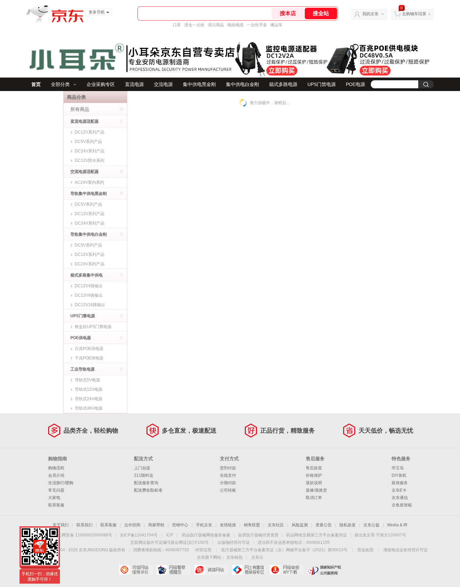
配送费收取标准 (148, 490)
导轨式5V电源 (87, 380)
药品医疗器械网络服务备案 (206, 535)
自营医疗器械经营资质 (258, 535)
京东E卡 (399, 490)
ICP (169, 535)
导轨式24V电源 (88, 399)
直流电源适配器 (84, 121)
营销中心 (180, 525)
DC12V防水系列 (89, 160)
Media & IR (397, 525)
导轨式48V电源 (88, 408)
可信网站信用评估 (136, 569)
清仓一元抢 (194, 25)
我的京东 (370, 13)
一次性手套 (257, 25)
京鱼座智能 (402, 505)
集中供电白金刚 (242, 84)
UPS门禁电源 (321, 84)
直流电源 (134, 84)
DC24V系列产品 (89, 151)
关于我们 (61, 525)
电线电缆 (235, 25)
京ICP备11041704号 (139, 535)
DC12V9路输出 (89, 295)
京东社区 (276, 525)
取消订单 (314, 497)
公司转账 (228, 490)
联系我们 (84, 525)
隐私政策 (347, 525)
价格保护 (314, 475)
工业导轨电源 (82, 369)
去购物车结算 (414, 13)
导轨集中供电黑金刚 (88, 193)
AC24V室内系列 (89, 182)
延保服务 (400, 482)
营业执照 (365, 550)
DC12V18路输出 (90, 304)
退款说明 (314, 482)
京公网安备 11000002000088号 (83, 535)
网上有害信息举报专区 (249, 569)
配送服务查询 (146, 482)
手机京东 (204, 525)
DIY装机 (399, 475)
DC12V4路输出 (89, 286)
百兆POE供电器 (89, 348)
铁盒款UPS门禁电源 (93, 326)
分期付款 (228, 482)
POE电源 (355, 84)
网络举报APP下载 (286, 569)
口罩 (177, 25)
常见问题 (56, 490)
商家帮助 (156, 525)
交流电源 (163, 84)
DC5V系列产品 (88, 141)
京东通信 (400, 497)
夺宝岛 (398, 468)
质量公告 (324, 525)
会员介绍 (56, 475)
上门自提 (142, 468)
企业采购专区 (101, 84)
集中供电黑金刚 (199, 84)
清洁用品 (216, 25)
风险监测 (300, 525)
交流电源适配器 (84, 171)
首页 (36, 84)
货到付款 (228, 468)
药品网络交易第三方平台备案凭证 (316, 535)
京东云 (257, 557)
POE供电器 (80, 337)
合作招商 (132, 525)
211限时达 (143, 475)
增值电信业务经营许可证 (405, 550)
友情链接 (228, 525)
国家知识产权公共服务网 (324, 569)
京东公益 (371, 525)
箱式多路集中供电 (86, 275)
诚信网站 (211, 569)
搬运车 (276, 25)
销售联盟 (252, 525)
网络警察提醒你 (173, 569)
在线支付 (228, 475)
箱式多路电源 (283, 84)
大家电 (54, 497)
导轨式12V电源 (88, 389)
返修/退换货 (316, 490)
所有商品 (79, 109)
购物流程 (56, 468)
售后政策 (314, 468)
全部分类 (60, 84)
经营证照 (203, 550)
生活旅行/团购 (60, 482)
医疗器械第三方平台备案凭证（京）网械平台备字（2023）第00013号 (284, 550)
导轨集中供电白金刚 (88, 234)
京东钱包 (234, 557)
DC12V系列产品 (89, 132)
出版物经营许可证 (234, 542)
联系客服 (56, 505)
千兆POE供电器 (89, 358)
